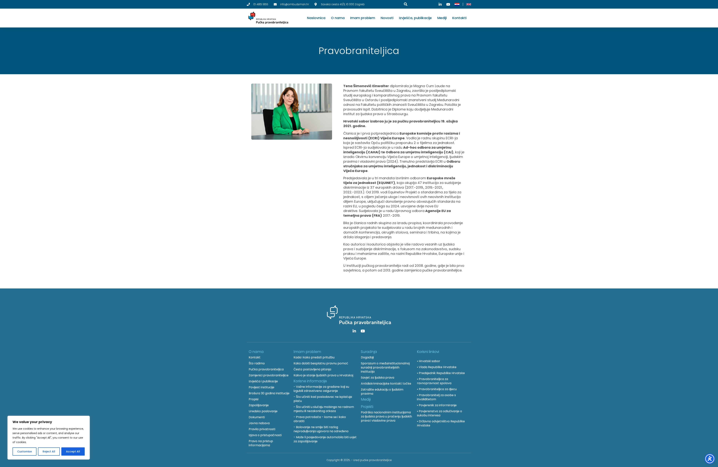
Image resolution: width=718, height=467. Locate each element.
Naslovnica (316, 18)
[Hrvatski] (457, 4)
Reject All (49, 451)
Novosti (387, 18)
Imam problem (362, 18)
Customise (24, 451)
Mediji (442, 18)
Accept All (73, 451)
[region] (48, 438)
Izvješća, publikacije (415, 18)
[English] (468, 4)
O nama (338, 18)
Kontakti (459, 18)
